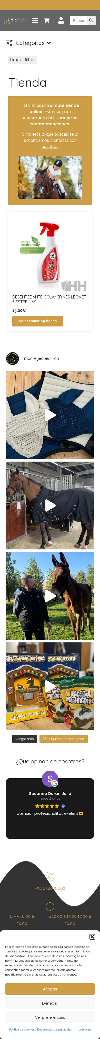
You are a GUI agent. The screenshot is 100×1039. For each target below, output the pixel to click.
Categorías (30, 42)
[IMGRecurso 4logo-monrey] (15, 20)
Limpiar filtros (22, 59)
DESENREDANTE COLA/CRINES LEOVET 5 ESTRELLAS (49, 299)
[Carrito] (47, 20)
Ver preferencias (50, 1017)
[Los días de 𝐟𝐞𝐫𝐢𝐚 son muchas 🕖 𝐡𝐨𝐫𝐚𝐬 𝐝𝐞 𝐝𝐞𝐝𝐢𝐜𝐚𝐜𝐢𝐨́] (50, 596)
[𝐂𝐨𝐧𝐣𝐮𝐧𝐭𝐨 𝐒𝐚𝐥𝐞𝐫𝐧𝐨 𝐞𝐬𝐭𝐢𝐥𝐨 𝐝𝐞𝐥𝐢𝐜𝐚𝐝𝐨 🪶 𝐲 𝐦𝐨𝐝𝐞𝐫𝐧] (50, 415)
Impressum (83, 1029)
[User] (61, 21)
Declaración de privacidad (54, 1029)
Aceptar (50, 989)
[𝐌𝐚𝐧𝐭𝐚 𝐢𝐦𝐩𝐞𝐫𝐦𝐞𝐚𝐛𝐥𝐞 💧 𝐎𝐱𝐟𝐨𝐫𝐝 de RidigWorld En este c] (50, 505)
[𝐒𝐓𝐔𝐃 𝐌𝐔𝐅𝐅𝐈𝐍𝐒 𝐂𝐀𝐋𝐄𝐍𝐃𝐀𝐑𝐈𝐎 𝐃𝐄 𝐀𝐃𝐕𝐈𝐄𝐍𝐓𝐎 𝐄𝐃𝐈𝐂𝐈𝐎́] (50, 686)
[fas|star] (50, 877)
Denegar (50, 1003)
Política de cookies (22, 1029)
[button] (92, 936)
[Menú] (34, 20)
